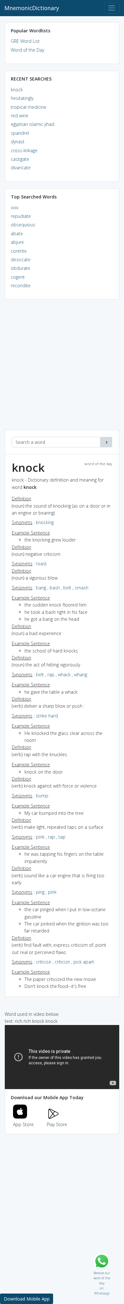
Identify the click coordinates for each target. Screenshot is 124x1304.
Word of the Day (27, 50)
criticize (62, 962)
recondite (21, 285)
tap (62, 837)
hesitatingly (22, 98)
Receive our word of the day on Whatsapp (101, 1271)
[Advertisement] (62, 368)
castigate (20, 159)
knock (17, 90)
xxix (14, 207)
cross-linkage (24, 150)
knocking (45, 522)
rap (50, 674)
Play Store (57, 1124)
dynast (17, 142)
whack (64, 674)
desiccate (21, 259)
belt (67, 588)
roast (41, 564)
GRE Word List (25, 41)
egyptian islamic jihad (32, 124)
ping (40, 892)
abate (17, 233)
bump (42, 796)
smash (81, 588)
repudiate (21, 216)
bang (41, 588)
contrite (19, 251)
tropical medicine (28, 107)
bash (55, 588)
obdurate (20, 268)
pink (40, 837)
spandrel (20, 133)
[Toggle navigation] (112, 8)
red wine (19, 116)
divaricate (21, 168)
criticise (43, 962)
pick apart (83, 962)
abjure (17, 242)
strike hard (47, 716)
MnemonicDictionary (31, 8)
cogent (18, 277)
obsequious (23, 225)
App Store (23, 1124)
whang (80, 674)
